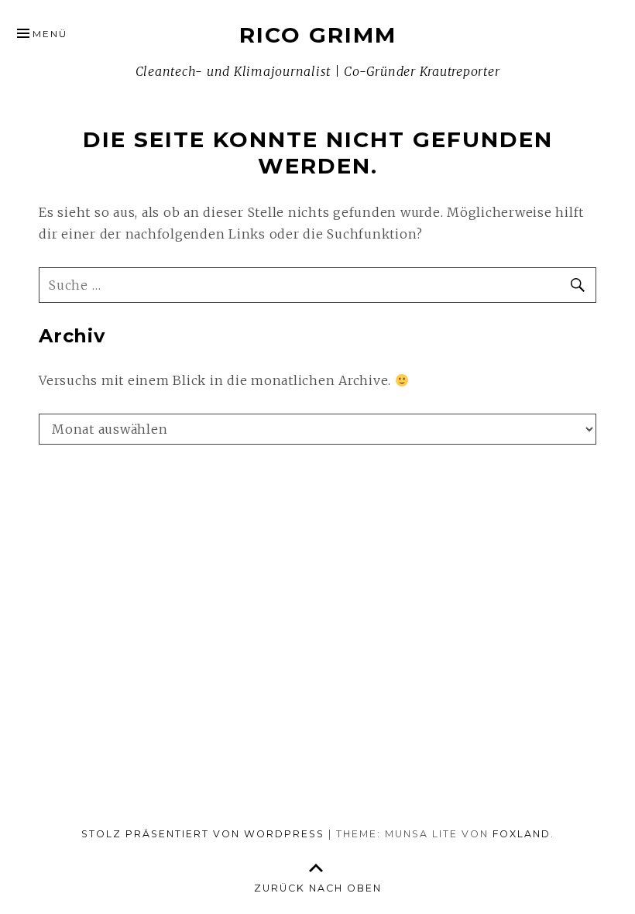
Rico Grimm (317, 35)
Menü (50, 34)
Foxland (522, 834)
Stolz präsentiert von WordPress (202, 834)
